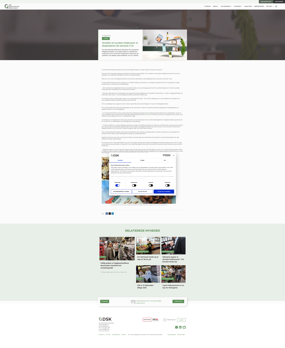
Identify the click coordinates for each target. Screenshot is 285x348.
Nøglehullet (149, 114)
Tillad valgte (142, 191)
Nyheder (237, 6)
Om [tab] (165, 160)
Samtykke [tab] (120, 160)
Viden (215, 6)
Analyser (248, 6)
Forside (207, 6)
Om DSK (269, 6)
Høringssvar (259, 6)
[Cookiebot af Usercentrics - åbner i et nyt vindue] (163, 155)
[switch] (134, 185)
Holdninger (225, 6)
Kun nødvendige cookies (121, 191)
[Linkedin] (180, 327)
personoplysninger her (140, 178)
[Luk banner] (173, 155)
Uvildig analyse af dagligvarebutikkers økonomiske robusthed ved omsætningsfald (115, 265)
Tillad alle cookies (164, 191)
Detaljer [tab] (142, 160)
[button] (276, 6)
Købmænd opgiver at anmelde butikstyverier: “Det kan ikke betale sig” (173, 259)
